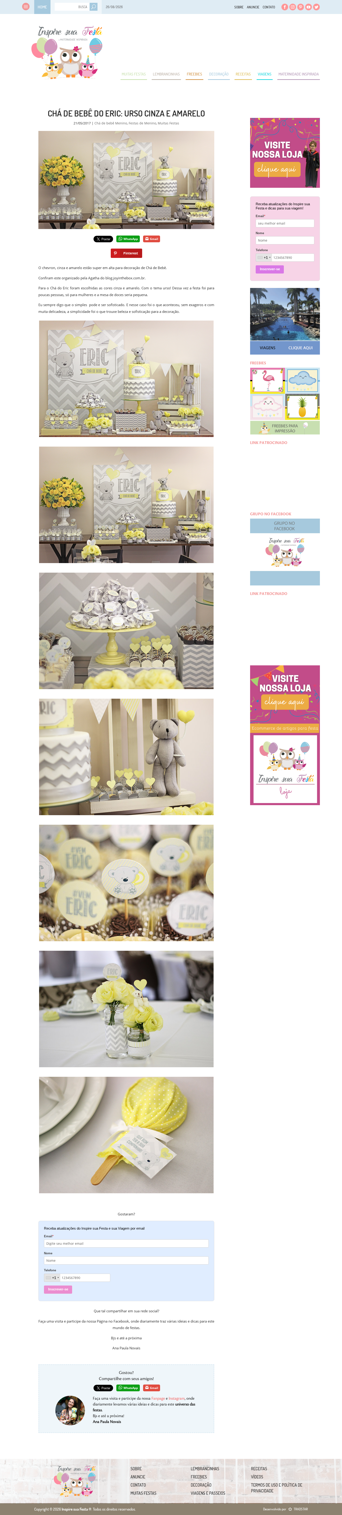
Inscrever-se (58, 1289)
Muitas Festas (134, 74)
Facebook (284, 7)
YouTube (308, 7)
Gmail (154, 239)
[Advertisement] (235, 42)
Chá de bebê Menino (110, 123)
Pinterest (300, 7)
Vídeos (257, 1476)
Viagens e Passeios (208, 1493)
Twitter (316, 7)
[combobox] (52, 1278)
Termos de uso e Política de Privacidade (276, 1487)
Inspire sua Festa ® (66, 50)
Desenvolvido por (285, 1509)
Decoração (219, 74)
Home (42, 6)
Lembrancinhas (166, 74)
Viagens (265, 74)
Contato (269, 7)
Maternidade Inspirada (298, 74)
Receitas (243, 74)
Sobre (239, 7)
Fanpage (158, 1398)
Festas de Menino (142, 123)
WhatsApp (131, 239)
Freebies (194, 74)
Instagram (292, 7)
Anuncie (253, 7)
